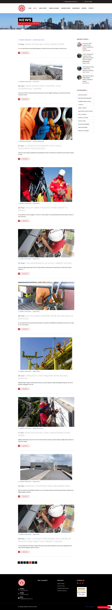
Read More (25, 53)
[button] (19, 53)
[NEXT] (36, 562)
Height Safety (43, 8)
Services (84, 8)
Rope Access (82, 121)
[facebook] (77, 583)
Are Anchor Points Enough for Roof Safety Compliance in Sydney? (87, 46)
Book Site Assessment (103, 607)
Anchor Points (82, 95)
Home (29, 8)
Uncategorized (82, 127)
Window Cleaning (54, 8)
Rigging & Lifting (83, 117)
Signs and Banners (83, 124)
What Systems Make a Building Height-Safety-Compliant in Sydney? (88, 78)
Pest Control (36, 81)
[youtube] (80, 583)
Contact (91, 8)
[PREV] (19, 562)
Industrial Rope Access (38, 40)
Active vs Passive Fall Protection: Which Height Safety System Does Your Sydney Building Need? (87, 57)
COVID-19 (80, 104)
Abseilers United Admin (25, 40)
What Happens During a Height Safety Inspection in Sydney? (88, 68)
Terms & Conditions (89, 606)
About (35, 8)
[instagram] (82, 583)
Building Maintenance (38, 428)
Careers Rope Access (84, 101)
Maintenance (76, 8)
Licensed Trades (65, 8)
